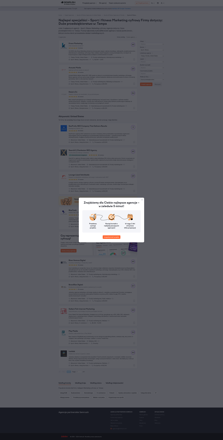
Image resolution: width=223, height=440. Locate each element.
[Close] (142, 200)
